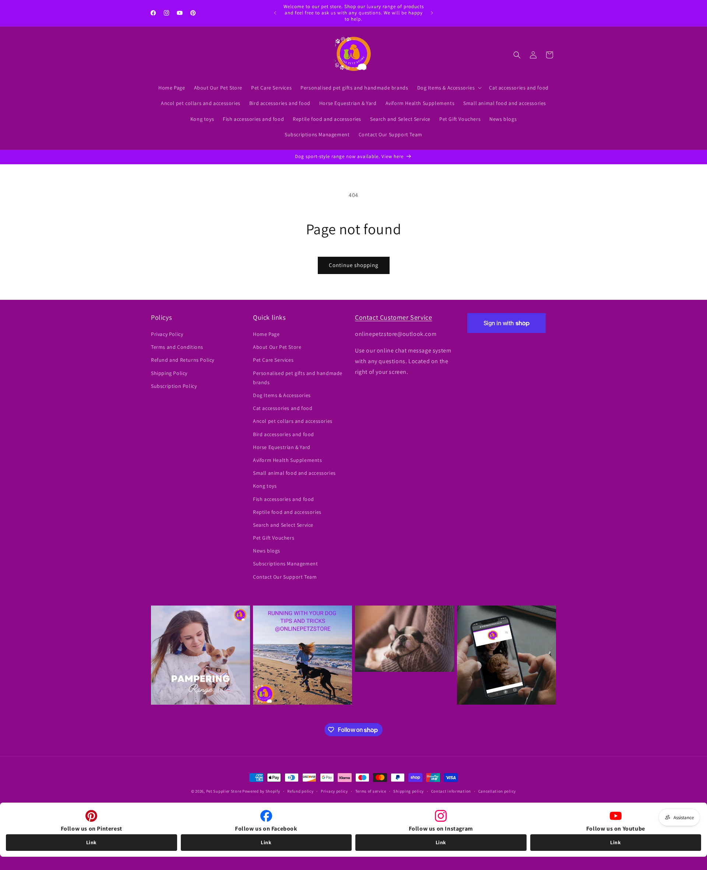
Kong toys (265, 486)
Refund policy (300, 791)
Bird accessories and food (283, 434)
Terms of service (370, 791)
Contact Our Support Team (285, 576)
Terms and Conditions (177, 347)
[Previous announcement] (275, 13)
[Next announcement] (432, 13)
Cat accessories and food (282, 408)
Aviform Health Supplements (287, 460)
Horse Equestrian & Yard (281, 447)
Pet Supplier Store (224, 791)
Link (91, 842)
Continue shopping (354, 265)
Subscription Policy (174, 386)
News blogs (266, 551)
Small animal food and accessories (294, 473)
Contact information (451, 791)
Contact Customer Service (393, 317)
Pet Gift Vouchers (273, 537)
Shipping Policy (169, 373)
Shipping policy (408, 791)
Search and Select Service (283, 525)
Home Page (266, 334)
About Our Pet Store (277, 347)
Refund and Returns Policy (182, 360)
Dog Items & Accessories (282, 395)
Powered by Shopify (261, 791)
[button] (449, 87)
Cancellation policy (497, 791)
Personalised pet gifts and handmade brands (297, 378)
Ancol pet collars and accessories (293, 421)
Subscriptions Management (285, 564)
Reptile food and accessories (287, 512)
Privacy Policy (167, 334)
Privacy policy (334, 791)
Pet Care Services (273, 360)
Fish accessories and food (283, 499)
